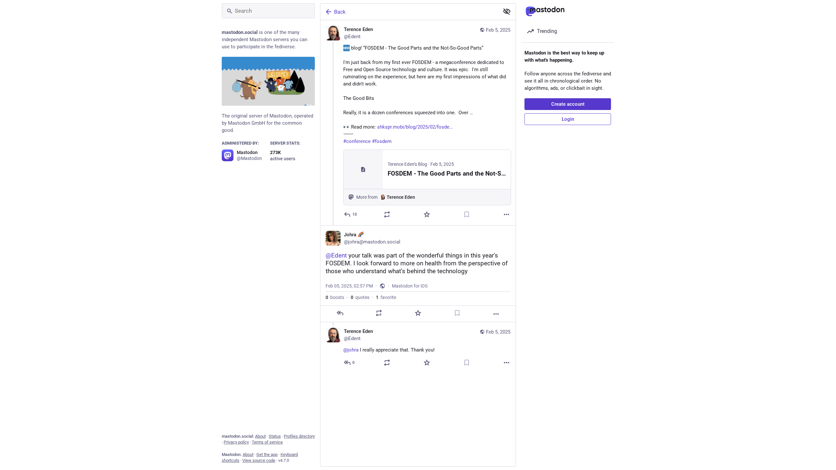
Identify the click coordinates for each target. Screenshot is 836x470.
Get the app (267, 454)
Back (340, 12)
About (260, 436)
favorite (386, 297)
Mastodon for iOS (409, 286)
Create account (568, 104)
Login (568, 119)
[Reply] (340, 313)
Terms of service (267, 442)
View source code (258, 460)
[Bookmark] (467, 214)
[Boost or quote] (387, 214)
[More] (506, 214)
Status (275, 436)
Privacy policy (236, 442)
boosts (335, 297)
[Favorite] (427, 214)
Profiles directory (299, 436)
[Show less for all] (507, 11)
